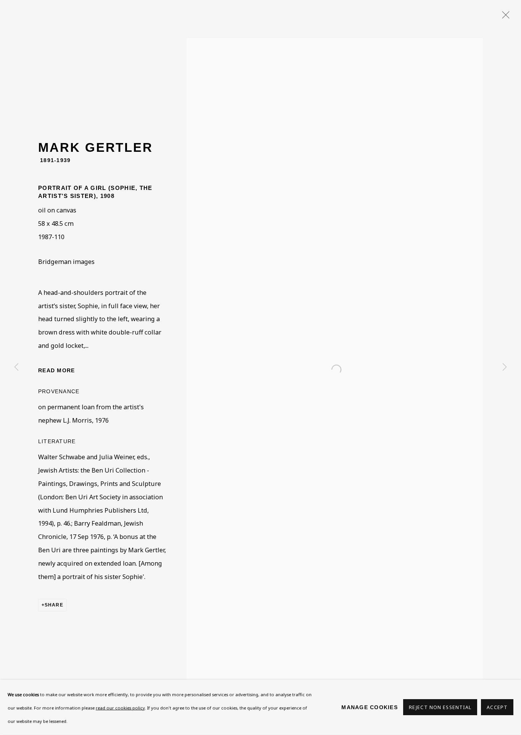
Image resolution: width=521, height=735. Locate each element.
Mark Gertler (95, 147)
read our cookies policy (120, 708)
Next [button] (504, 367)
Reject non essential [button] (440, 707)
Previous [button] (16, 367)
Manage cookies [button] (369, 707)
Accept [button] (497, 707)
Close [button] (504, 17)
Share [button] (54, 605)
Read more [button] (56, 370)
